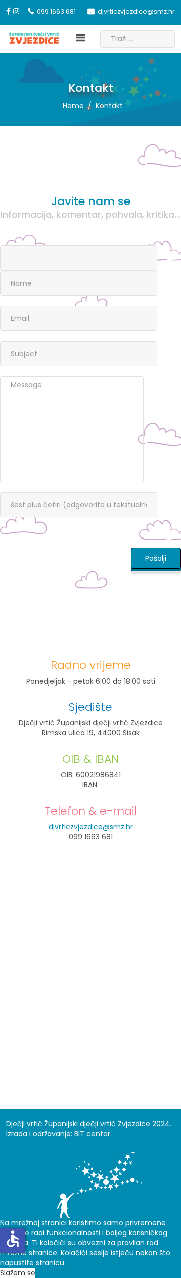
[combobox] (137, 39)
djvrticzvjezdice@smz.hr (136, 11)
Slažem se (17, 1273)
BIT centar (92, 1134)
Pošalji (155, 558)
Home (73, 106)
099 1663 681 (56, 11)
